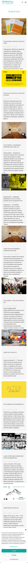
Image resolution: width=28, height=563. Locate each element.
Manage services (13, 546)
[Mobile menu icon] (25, 2)
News (5, 46)
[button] (25, 529)
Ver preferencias (14, 559)
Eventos (5, 98)
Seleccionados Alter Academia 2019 (14, 404)
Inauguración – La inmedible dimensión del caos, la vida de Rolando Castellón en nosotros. (13, 198)
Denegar (14, 555)
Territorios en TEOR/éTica (11, 508)
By (9, 46)
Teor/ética (14, 12)
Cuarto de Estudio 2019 (10, 352)
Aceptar (14, 550)
